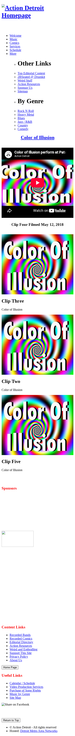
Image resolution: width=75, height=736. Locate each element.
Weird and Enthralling (23, 649)
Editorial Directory (21, 642)
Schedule (15, 50)
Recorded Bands (20, 635)
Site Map (15, 697)
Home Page (10, 667)
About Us (16, 660)
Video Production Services (26, 687)
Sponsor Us (25, 87)
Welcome (15, 35)
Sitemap (23, 91)
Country (23, 125)
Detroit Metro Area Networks (38, 731)
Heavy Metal (26, 114)
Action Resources (29, 84)
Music (13, 39)
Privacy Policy (19, 656)
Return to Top (11, 720)
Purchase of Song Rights (25, 690)
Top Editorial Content (31, 73)
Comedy (23, 129)
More (13, 53)
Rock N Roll (26, 111)
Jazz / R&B (25, 121)
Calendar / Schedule (22, 683)
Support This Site (21, 653)
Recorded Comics (21, 638)
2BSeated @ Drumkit (31, 77)
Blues (21, 118)
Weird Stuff (25, 80)
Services (15, 46)
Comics (14, 42)
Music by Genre (20, 694)
